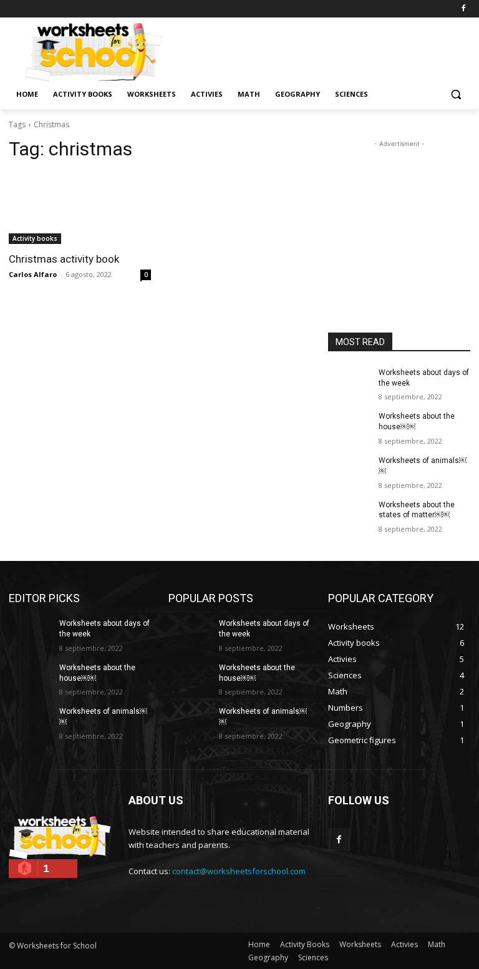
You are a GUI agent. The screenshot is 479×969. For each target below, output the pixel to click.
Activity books (34, 238)
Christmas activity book (64, 259)
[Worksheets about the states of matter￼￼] (349, 515)
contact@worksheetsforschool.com (239, 871)
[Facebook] (463, 9)
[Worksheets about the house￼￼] (349, 426)
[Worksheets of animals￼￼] (349, 470)
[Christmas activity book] (80, 208)
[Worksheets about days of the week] (349, 382)
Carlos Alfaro (33, 274)
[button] (455, 94)
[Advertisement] (324, 50)
